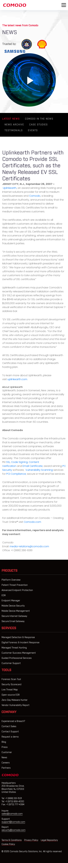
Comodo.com (32, 522)
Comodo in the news (39, 119)
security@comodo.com (13, 830)
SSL (8, 462)
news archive (14, 125)
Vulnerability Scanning (39, 470)
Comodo (34, 196)
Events (33, 130)
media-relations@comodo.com (29, 546)
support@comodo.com (13, 822)
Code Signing (19, 462)
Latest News (11, 119)
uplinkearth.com (17, 379)
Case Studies (38, 125)
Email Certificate (33, 466)
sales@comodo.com (12, 814)
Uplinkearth (9, 188)
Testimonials (14, 130)
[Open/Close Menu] (63, 5)
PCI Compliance (16, 474)
